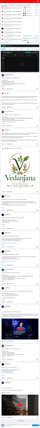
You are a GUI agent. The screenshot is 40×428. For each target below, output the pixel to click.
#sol (13, 372)
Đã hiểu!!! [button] (34, 425)
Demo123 (27, 40)
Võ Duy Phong (28, 13)
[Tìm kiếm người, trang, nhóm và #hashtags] (38, 1)
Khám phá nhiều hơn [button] (7, 425)
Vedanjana (7, 148)
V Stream (6, 306)
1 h (5, 112)
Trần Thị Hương (28, 7)
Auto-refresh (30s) (31, 42)
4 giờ (5, 289)
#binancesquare (4, 242)
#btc (13, 242)
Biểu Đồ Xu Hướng (28, 52)
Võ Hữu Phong (28, 9)
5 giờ (5, 365)
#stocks (15, 242)
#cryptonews (9, 242)
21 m (5, 94)
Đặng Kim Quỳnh (29, 15)
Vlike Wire (7, 214)
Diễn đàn (8, 42)
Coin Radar (7, 287)
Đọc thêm (3, 86)
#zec (14, 261)
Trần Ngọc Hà (28, 11)
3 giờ (5, 270)
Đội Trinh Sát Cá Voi (8, 74)
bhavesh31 (7, 93)
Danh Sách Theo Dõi (35, 52)
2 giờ (5, 197)
